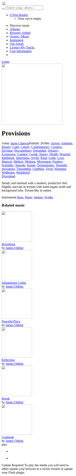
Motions (30, 161)
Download (8, 176)
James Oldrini (14, 248)
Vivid (49, 169)
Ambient (66, 143)
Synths (48, 197)
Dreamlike (39, 150)
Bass (20, 197)
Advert (55, 143)
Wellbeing (8, 172)
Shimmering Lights (14, 283)
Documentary (22, 150)
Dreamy (53, 150)
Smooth (20, 165)
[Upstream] (17, 433)
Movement (44, 161)
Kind (44, 158)
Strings (38, 197)
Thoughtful (23, 169)
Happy (43, 154)
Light (52, 158)
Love (60, 158)
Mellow (18, 161)
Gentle (33, 154)
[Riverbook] (17, 240)
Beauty (6, 147)
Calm (15, 147)
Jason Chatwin (19, 143)
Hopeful (65, 154)
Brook (6, 398)
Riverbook (8, 244)
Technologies (45, 165)
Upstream (8, 437)
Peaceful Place (11, 321)
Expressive (9, 154)
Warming (60, 169)
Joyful (35, 158)
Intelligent (8, 158)
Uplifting (38, 169)
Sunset (31, 165)
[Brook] (17, 395)
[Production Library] (4, 3)
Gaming (22, 154)
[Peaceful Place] (17, 317)
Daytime (7, 150)
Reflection (8, 360)
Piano (28, 197)
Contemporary (40, 147)
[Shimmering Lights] (17, 279)
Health (53, 154)
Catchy (25, 147)
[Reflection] (17, 356)
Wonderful (23, 172)
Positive (57, 161)
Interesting (22, 158)
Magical (7, 161)
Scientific (8, 165)
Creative (56, 147)
